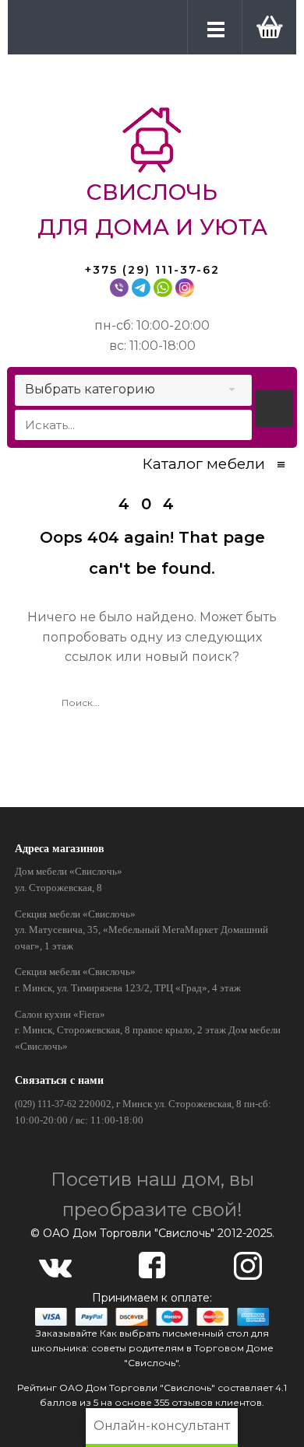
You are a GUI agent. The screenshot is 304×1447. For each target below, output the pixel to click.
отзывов (192, 1402)
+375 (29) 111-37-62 (152, 270)
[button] (265, 26)
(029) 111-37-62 (45, 1104)
